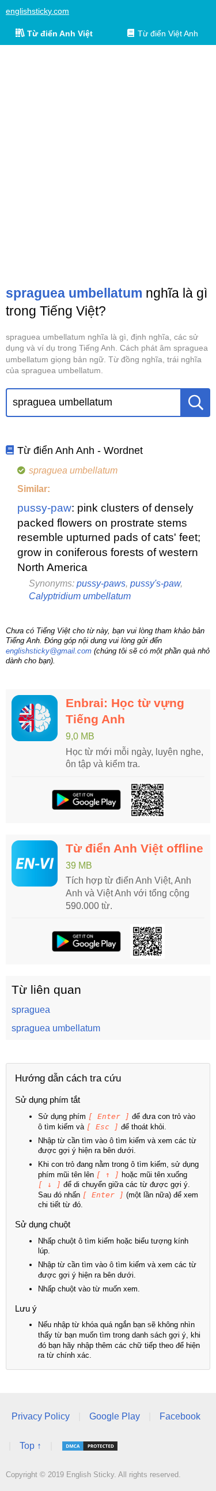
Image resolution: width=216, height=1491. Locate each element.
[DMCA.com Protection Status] (89, 1446)
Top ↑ (30, 1446)
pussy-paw (44, 508)
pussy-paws (101, 583)
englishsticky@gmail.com (49, 651)
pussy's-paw (155, 583)
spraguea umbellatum (56, 1028)
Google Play (114, 1416)
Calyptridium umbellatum (80, 596)
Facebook (180, 1416)
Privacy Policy (41, 1416)
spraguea (31, 1010)
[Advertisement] (108, 165)
